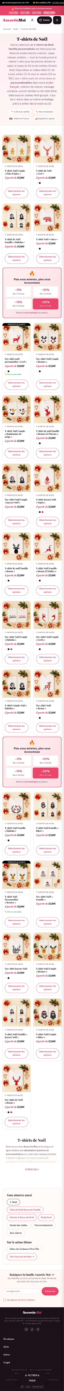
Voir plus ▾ (32, 1169)
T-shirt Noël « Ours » (47, 239)
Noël (15, 29)
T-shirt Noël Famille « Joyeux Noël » (16, 1036)
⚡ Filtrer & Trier (32, 1378)
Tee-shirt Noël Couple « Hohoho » (16, 638)
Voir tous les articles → (22, 1256)
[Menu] (57, 20)
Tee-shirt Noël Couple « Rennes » (47, 360)
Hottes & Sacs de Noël (22, 1217)
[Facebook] (37, 1329)
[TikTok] (32, 1329)
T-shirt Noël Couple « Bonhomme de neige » (15, 433)
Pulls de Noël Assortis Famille (25, 1209)
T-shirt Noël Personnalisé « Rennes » (11, 899)
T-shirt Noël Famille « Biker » (47, 829)
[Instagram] (26, 1329)
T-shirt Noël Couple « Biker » (46, 1036)
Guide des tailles (18, 1225)
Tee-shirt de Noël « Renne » (14, 1101)
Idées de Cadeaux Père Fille (24, 1249)
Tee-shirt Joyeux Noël (16, 968)
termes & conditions (26, 1300)
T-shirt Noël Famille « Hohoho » (15, 829)
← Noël (13, 1202)
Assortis (14, 20)
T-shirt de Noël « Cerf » (44, 172)
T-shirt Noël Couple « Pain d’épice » (15, 172)
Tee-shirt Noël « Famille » (44, 898)
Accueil (7, 29)
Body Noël (46, 1217)
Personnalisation (44, 1225)
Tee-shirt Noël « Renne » (43, 707)
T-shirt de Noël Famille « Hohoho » (15, 241)
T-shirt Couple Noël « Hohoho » (16, 707)
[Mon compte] (32, 20)
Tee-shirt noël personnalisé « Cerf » (16, 360)
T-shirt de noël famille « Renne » (16, 570)
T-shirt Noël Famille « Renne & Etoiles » (46, 570)
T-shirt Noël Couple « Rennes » (46, 970)
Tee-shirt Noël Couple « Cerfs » (47, 638)
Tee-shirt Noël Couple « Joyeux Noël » (16, 501)
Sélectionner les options (16, 193)
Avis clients (16, 1233)
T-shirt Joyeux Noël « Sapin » (46, 501)
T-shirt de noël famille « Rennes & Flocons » (47, 432)
